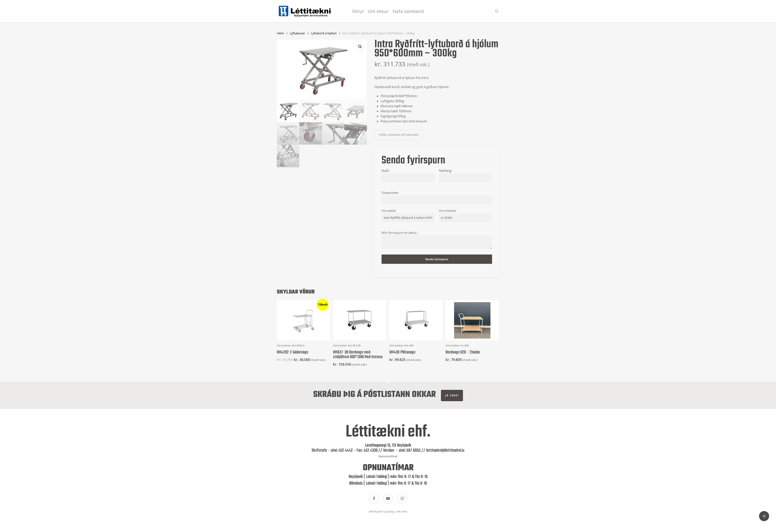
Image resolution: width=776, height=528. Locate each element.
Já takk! (452, 395)
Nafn (385, 170)
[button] (360, 46)
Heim (280, 33)
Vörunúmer (448, 210)
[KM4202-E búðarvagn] (303, 320)
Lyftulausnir (297, 33)
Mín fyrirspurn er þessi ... (400, 232)
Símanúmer (390, 192)
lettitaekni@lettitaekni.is (445, 450)
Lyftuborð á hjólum (324, 33)
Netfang (445, 170)
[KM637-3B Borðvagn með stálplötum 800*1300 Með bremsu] (359, 320)
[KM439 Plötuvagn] (416, 320)
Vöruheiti (389, 210)
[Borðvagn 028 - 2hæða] (472, 320)
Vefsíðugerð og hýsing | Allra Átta (388, 511)
